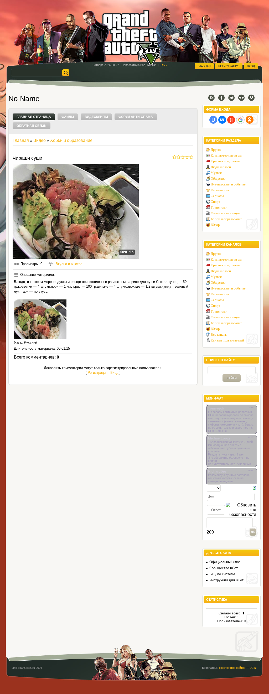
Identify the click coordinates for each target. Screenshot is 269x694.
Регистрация (228, 66)
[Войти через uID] (213, 120)
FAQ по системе (222, 574)
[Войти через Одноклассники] (250, 120)
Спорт (215, 202)
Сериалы (217, 196)
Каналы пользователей (227, 340)
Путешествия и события (228, 184)
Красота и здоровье (225, 161)
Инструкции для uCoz (226, 580)
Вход (251, 66)
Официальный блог (224, 562)
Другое (216, 150)
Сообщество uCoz (223, 568)
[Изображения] (40, 319)
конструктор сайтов (232, 667)
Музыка (217, 173)
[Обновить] (254, 487)
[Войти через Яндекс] (231, 120)
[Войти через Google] (240, 120)
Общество (218, 178)
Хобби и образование (71, 140)
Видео (39, 140)
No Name (24, 99)
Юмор (215, 225)
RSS (164, 64)
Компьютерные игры (226, 155)
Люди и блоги (221, 167)
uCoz (253, 667)
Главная (204, 66)
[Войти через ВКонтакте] (222, 120)
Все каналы (219, 334)
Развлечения (220, 190)
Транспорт (219, 207)
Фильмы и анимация (225, 213)
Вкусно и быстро (69, 264)
